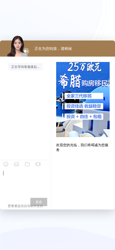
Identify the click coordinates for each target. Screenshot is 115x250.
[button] (83, 132)
